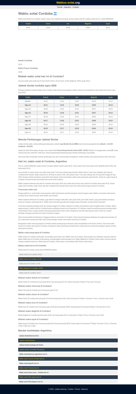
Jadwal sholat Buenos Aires (29, 336)
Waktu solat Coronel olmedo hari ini (31, 359)
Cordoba (76, 7)
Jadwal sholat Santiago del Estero (31, 345)
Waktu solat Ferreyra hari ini (29, 368)
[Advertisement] (68, 44)
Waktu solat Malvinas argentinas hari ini (33, 354)
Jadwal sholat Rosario (27, 340)
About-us (84, 389)
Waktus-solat (65, 2)
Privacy (77, 389)
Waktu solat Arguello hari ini (29, 363)
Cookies (71, 389)
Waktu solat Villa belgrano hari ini (31, 382)
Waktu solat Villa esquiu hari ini (30, 377)
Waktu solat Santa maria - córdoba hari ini (34, 372)
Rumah (59, 7)
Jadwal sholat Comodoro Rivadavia (31, 349)
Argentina (67, 7)
